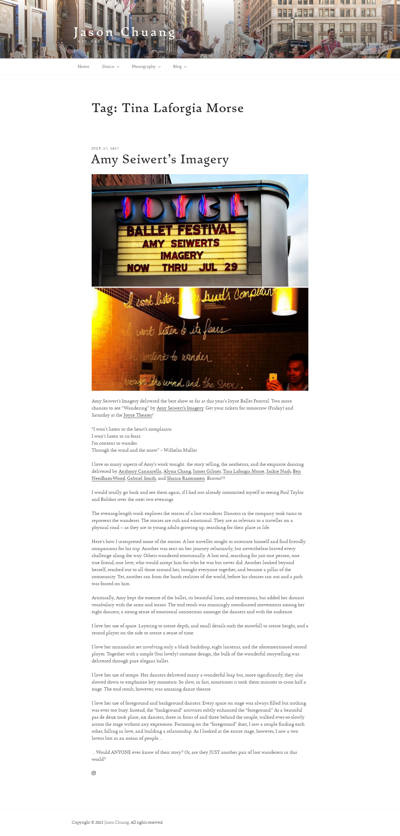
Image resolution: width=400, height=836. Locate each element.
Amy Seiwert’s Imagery (160, 159)
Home (83, 66)
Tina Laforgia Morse (243, 471)
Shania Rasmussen (186, 478)
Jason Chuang (125, 31)
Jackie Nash (278, 471)
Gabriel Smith (141, 478)
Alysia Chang (177, 471)
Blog (177, 66)
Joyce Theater (138, 415)
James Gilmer (207, 471)
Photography (143, 66)
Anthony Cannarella (140, 471)
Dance (108, 66)
